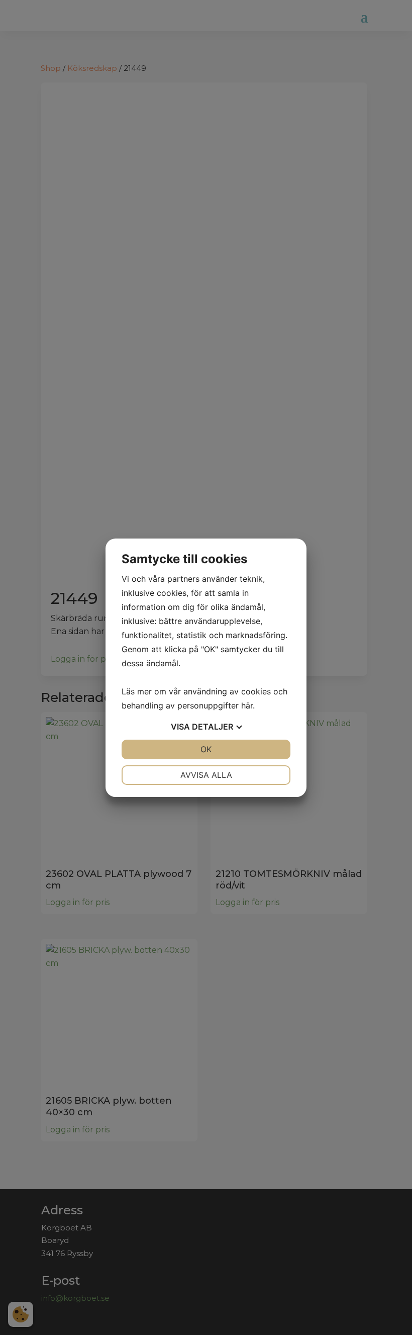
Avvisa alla (206, 775)
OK (206, 749)
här (247, 705)
